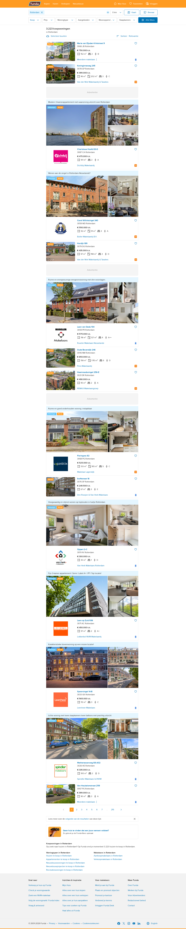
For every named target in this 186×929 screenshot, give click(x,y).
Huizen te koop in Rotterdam (59, 855)
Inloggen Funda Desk (104, 905)
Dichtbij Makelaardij (86, 165)
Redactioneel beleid (137, 900)
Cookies (76, 923)
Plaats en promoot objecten (107, 890)
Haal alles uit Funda (71, 910)
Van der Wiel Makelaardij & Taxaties (92, 82)
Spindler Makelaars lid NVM (89, 779)
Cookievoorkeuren (91, 923)
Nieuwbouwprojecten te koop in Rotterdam (65, 866)
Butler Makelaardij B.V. (87, 236)
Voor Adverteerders (136, 895)
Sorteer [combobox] (129, 36)
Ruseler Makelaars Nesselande (90, 343)
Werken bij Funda (135, 890)
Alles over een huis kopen (73, 890)
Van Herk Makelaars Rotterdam (90, 565)
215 (112, 809)
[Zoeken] (107, 12)
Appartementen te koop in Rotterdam (62, 859)
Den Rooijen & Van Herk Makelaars (92, 495)
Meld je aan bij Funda (104, 885)
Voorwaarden (64, 923)
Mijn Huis (66, 885)
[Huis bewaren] (135, 43)
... (107, 809)
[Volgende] (121, 810)
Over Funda (133, 885)
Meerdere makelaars (86, 59)
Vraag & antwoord (36, 905)
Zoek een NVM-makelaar (39, 895)
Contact (131, 905)
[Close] (41, 12)
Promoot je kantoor (103, 895)
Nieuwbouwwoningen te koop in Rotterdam (65, 863)
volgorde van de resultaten (77, 819)
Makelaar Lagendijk (85, 472)
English (154, 923)
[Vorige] (63, 810)
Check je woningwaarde (39, 890)
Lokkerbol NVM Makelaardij (89, 636)
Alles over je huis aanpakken (75, 900)
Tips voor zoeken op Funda (74, 905)
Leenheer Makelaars (86, 708)
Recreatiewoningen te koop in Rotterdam (64, 870)
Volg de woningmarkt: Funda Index (43, 900)
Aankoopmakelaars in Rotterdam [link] (108, 855)
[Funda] (34, 4)
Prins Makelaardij (84, 366)
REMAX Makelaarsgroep (87, 388)
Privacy (52, 923)
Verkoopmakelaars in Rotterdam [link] (108, 859)
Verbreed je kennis (103, 900)
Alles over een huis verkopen (75, 895)
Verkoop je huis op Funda (39, 885)
